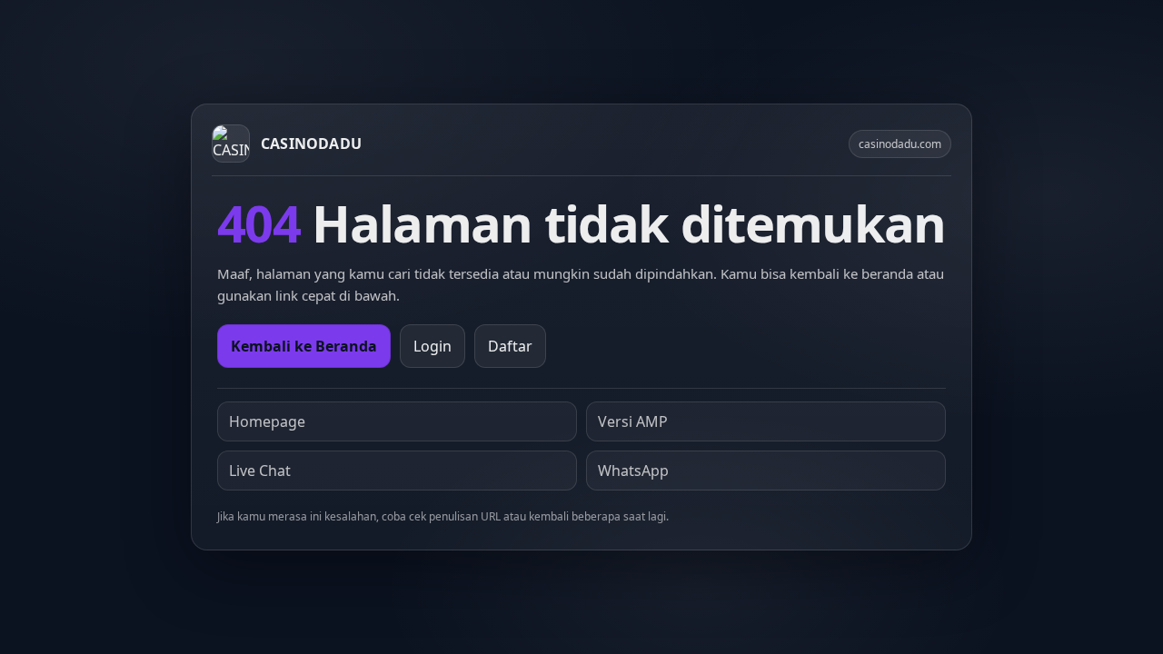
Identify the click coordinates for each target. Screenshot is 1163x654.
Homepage (267, 421)
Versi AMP (633, 421)
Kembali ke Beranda (304, 346)
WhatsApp (633, 471)
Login (432, 346)
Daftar (510, 346)
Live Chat (260, 471)
